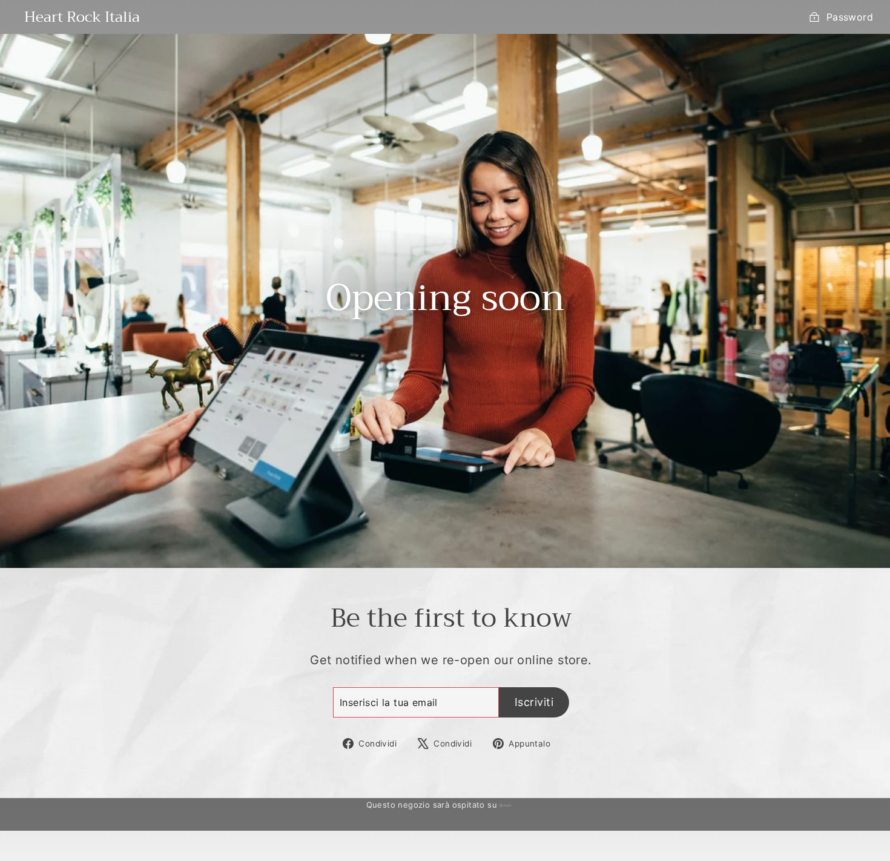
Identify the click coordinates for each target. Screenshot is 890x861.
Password (849, 17)
